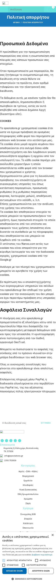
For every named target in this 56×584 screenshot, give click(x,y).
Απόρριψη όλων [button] (41, 571)
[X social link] (6, 440)
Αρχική (16, 22)
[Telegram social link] (19, 440)
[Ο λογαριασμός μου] (52, 3)
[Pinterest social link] (10, 440)
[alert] (28, 558)
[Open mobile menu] (3, 9)
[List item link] (28, 455)
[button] (28, 578)
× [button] (52, 535)
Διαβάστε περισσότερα (42, 554)
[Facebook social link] (2, 440)
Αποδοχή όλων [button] (14, 571)
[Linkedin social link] (15, 440)
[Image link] (12, 434)
